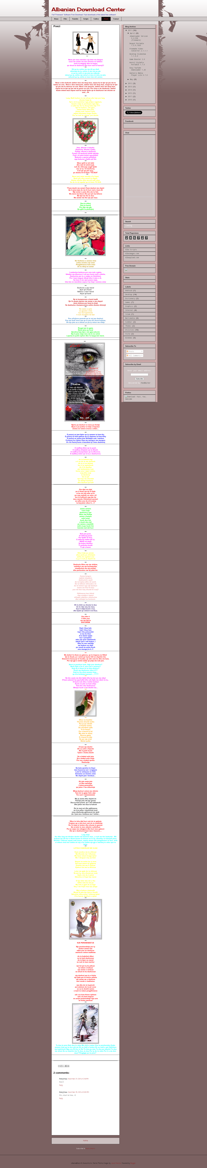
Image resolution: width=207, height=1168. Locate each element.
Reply (61, 1085)
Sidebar (128, 322)
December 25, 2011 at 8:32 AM (78, 1092)
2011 (130, 30)
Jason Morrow (116, 1163)
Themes (128, 326)
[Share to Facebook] (66, 1066)
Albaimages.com (132, 253)
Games (127, 302)
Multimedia (130, 318)
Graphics (129, 306)
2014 (130, 90)
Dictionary (130, 298)
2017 (130, 96)
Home (56, 19)
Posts (131, 351)
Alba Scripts (131, 249)
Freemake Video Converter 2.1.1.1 (138, 50)
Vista (127, 334)
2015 (130, 93)
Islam (127, 314)
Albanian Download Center (88, 9)
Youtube (75, 19)
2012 (130, 83)
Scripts (85, 19)
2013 (130, 86)
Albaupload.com (132, 257)
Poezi (106, 19)
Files (65, 19)
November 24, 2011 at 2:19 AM (78, 1079)
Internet (129, 310)
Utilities (129, 330)
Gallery (96, 19)
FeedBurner (145, 383)
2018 (130, 100)
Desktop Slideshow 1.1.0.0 (137, 55)
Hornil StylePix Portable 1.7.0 (137, 63)
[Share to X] (64, 1066)
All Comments (134, 355)
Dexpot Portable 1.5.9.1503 (136, 44)
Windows (128, 338)
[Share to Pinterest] (68, 1066)
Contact (116, 19)
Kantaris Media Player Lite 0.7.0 (138, 74)
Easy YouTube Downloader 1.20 (137, 69)
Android (128, 290)
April (133, 33)
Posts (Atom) (90, 1148)
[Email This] (59, 1066)
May (132, 79)
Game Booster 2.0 (137, 59)
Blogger (132, 1163)
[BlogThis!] (61, 1066)
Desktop (128, 294)
